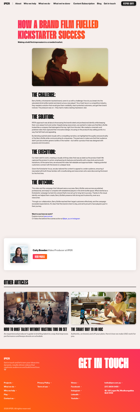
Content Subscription (84, 3)
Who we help (30, 3)
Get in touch (110, 3)
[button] (44, 3)
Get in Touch (103, 364)
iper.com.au (48, 216)
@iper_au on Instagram (71, 219)
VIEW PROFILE (40, 256)
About (18, 3)
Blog (99, 3)
